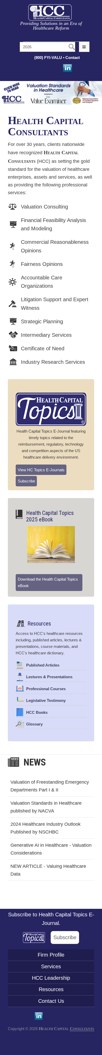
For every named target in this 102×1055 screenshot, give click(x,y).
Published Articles (42, 665)
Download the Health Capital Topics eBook (48, 582)
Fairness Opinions (42, 264)
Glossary (34, 724)
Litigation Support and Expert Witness (54, 304)
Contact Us (51, 1001)
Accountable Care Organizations (41, 282)
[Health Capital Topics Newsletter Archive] (36, 937)
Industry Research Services (53, 362)
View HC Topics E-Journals (41, 470)
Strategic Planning (42, 321)
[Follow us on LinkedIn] (67, 68)
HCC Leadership (51, 978)
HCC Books (37, 712)
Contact (73, 57)
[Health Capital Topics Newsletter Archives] (51, 409)
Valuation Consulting (44, 207)
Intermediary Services (46, 335)
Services (51, 966)
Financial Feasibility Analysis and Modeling (53, 224)
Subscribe (26, 481)
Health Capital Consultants (45, 126)
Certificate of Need (42, 348)
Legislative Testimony (46, 700)
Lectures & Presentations (49, 677)
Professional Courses (46, 689)
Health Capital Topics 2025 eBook (50, 516)
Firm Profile (51, 955)
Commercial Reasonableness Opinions (55, 246)
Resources (39, 623)
